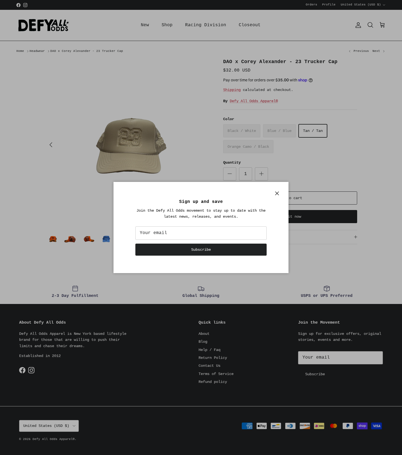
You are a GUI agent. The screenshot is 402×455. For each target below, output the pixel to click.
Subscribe (201, 249)
